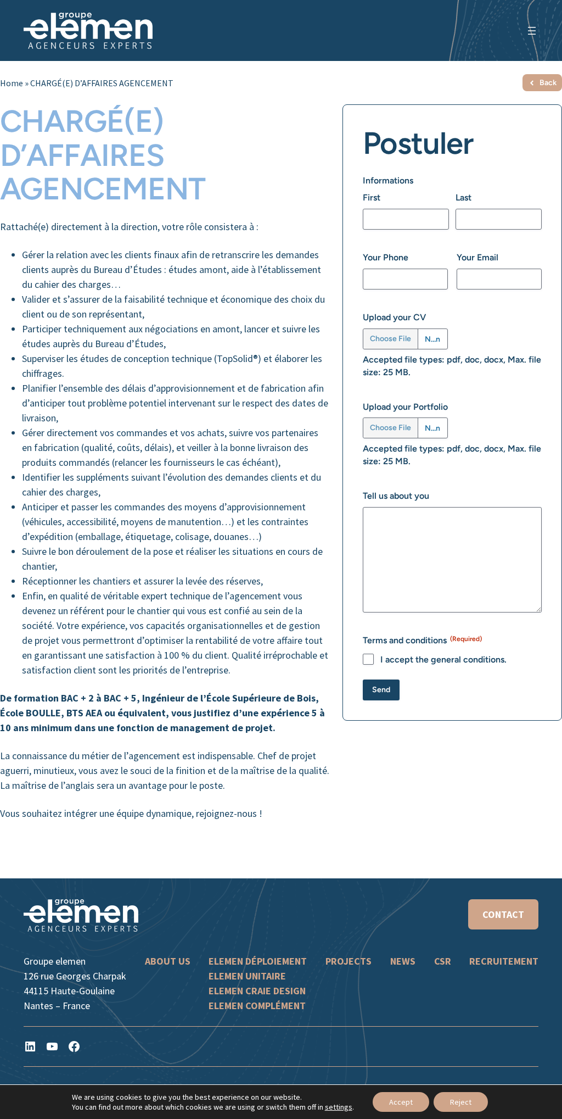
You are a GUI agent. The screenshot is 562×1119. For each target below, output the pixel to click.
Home (11, 82)
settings (338, 1107)
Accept (401, 1102)
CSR (442, 961)
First (371, 197)
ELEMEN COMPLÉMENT (257, 1005)
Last (463, 197)
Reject (460, 1102)
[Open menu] (531, 30)
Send (381, 689)
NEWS (402, 961)
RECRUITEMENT (503, 961)
